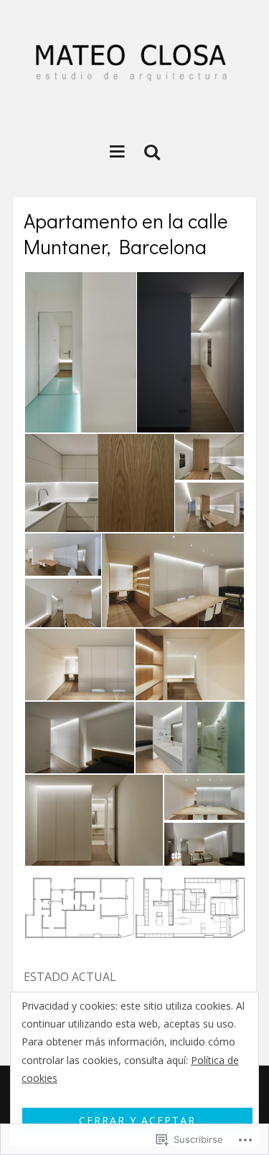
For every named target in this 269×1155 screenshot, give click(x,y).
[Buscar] (152, 151)
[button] (80, 353)
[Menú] (117, 151)
